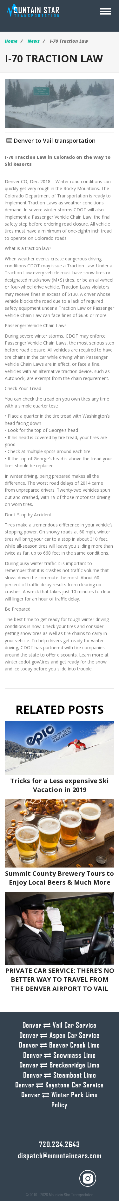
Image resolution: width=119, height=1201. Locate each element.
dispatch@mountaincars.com (60, 1155)
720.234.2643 (59, 1144)
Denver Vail (59, 1025)
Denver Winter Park (59, 1094)
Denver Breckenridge (59, 1065)
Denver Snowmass (59, 1055)
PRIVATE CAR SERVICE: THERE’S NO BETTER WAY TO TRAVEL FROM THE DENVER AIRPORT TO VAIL (59, 979)
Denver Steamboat (59, 1075)
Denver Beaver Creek (59, 1045)
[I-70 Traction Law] (59, 102)
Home (11, 41)
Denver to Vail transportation (55, 140)
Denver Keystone (59, 1084)
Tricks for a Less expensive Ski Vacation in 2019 (59, 785)
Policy (59, 1104)
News (34, 41)
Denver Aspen (59, 1035)
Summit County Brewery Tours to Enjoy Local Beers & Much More (59, 878)
